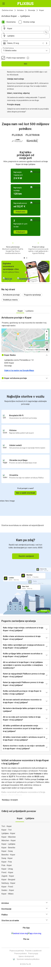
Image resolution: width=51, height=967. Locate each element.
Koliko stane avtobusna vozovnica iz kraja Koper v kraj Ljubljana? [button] (21, 637)
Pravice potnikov (20, 953)
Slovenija (31, 10)
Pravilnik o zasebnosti (33, 951)
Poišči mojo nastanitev (15, 58)
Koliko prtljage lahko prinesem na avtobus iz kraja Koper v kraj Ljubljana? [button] (22, 655)
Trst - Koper (6, 826)
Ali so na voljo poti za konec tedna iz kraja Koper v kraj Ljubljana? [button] (21, 718)
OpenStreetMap (40, 350)
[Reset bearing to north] (46, 338)
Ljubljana (29, 311)
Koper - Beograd (8, 879)
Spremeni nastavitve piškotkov (28, 959)
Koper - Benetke (8, 847)
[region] (25, 340)
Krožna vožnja (29, 22)
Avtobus (20, 10)
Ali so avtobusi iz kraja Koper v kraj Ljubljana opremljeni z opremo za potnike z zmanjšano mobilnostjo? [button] (23, 665)
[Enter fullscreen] (46, 343)
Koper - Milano (7, 894)
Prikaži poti (20, 232)
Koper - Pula (6, 862)
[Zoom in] (46, 331)
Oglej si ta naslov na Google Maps (19, 370)
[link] (25, 573)
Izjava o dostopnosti (26, 956)
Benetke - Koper (8, 855)
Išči (25, 64)
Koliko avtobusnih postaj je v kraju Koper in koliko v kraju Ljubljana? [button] (22, 692)
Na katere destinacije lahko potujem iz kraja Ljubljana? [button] (22, 709)
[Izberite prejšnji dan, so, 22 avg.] (43, 43)
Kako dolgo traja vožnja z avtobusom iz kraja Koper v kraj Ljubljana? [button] (23, 629)
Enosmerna (11, 22)
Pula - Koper (6, 865)
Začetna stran (7, 10)
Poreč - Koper (7, 872)
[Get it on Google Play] (19, 933)
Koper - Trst (6, 830)
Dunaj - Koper (7, 858)
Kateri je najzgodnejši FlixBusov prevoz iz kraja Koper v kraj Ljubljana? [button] (24, 675)
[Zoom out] (46, 335)
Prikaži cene (20, 212)
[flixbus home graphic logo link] (25, 3)
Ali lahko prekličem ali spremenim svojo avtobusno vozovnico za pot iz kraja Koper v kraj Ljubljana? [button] (22, 728)
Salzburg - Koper (8, 883)
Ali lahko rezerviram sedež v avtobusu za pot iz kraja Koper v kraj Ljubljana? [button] (24, 738)
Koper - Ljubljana (8, 844)
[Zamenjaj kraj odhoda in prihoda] (46, 32)
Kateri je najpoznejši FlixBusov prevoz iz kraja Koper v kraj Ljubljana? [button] (23, 683)
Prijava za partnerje (17, 951)
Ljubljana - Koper (8, 833)
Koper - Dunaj (7, 851)
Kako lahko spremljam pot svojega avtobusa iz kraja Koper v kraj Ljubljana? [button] (23, 646)
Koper (41, 10)
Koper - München (8, 837)
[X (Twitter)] (27, 945)
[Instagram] (25, 945)
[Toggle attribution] (47, 349)
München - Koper (8, 840)
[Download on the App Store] (34, 933)
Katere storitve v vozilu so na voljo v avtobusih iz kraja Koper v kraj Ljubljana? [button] (24, 747)
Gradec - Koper (7, 890)
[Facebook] (24, 945)
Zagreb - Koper (7, 876)
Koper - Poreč (7, 887)
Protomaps (29, 350)
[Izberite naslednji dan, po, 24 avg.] (46, 43)
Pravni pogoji (33, 953)
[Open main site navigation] (3, 3)
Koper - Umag (7, 869)
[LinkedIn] (26, 945)
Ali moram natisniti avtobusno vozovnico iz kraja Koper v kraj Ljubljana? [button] (22, 701)
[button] (25, 28)
